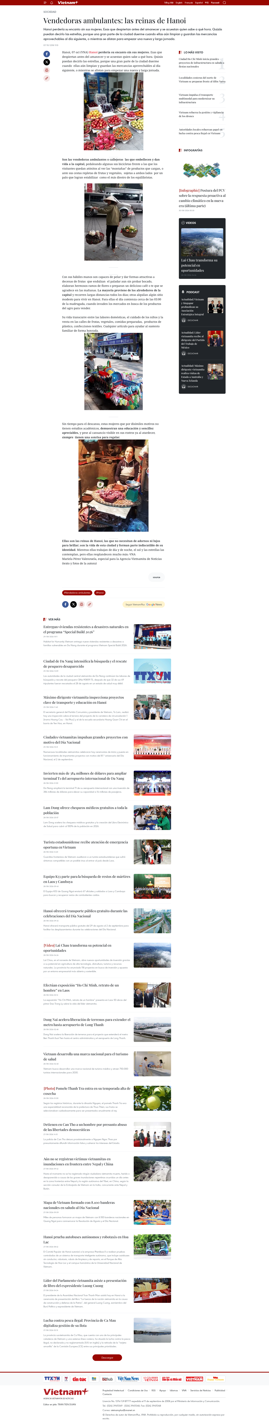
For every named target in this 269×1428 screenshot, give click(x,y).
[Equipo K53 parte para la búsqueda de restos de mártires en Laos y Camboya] (152, 886)
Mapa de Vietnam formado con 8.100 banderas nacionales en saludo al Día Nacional (79, 1205)
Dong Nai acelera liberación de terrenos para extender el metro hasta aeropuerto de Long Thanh (86, 1022)
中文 (207, 3)
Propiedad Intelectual (113, 1390)
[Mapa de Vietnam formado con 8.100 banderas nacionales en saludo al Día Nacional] (152, 1212)
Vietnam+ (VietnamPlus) (68, 2)
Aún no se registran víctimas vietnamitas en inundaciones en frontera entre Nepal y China (78, 1161)
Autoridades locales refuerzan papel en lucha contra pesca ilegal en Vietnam (200, 131)
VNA (184, 1390)
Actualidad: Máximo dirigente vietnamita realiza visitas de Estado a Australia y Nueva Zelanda (192, 373)
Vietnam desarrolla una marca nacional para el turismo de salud (85, 1056)
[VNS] (128, 1379)
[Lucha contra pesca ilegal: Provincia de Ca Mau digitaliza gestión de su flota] (152, 1330)
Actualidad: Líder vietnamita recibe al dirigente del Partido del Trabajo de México (193, 340)
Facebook (46, 54)
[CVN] (151, 1379)
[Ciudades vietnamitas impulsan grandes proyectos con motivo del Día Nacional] (152, 747)
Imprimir (46, 70)
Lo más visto (193, 52)
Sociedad (49, 12)
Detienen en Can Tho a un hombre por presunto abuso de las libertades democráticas (85, 1127)
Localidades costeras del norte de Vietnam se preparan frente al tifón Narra (202, 79)
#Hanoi (100, 592)
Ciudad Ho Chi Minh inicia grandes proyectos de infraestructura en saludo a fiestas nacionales (201, 62)
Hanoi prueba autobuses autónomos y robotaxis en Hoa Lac (85, 1239)
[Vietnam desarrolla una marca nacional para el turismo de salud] (152, 1063)
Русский (215, 3)
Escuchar (193, 320)
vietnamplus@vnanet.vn (123, 1410)
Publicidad (220, 1390)
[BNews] (94, 1379)
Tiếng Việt (168, 2)
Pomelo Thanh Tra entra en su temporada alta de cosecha (86, 1091)
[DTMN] (171, 1379)
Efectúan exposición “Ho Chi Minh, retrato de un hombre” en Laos (81, 988)
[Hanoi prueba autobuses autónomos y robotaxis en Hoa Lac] (152, 1246)
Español (199, 2)
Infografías (193, 150)
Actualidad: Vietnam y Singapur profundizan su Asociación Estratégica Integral (192, 307)
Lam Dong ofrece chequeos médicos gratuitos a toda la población (85, 810)
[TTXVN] (52, 1379)
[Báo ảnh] (194, 1379)
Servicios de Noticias (200, 1390)
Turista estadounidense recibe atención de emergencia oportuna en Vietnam (85, 844)
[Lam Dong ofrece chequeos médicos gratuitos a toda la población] (152, 817)
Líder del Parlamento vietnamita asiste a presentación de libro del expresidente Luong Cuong (84, 1283)
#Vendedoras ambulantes (77, 592)
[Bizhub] (107, 1379)
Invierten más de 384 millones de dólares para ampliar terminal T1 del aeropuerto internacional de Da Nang (85, 776)
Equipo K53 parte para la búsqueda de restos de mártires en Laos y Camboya (86, 879)
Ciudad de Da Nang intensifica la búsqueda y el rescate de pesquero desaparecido (85, 664)
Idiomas (174, 1390)
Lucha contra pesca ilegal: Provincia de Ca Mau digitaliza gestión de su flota (79, 1323)
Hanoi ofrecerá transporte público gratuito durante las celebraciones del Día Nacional (85, 913)
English (179, 2)
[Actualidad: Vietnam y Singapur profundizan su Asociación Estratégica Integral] (215, 305)
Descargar (107, 1357)
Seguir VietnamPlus (135, 604)
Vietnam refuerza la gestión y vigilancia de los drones (201, 114)
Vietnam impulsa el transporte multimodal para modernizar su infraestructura (197, 98)
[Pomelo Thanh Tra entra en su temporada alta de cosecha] (152, 1098)
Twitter (46, 62)
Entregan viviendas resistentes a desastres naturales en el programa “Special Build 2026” (85, 629)
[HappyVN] (216, 1379)
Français (189, 2)
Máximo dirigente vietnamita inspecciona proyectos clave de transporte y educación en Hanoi (83, 700)
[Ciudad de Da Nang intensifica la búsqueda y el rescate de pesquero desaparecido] (152, 671)
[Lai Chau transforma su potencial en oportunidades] (152, 955)
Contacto (107, 1394)
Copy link (46, 78)
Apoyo (162, 1390)
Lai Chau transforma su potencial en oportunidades (77, 948)
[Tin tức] (79, 1379)
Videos (191, 223)
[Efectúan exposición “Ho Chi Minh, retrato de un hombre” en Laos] (152, 995)
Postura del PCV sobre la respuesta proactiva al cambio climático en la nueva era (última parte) (202, 198)
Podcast (192, 292)
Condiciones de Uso (138, 1390)
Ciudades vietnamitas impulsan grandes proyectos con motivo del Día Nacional (85, 740)
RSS (154, 1390)
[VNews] (66, 1379)
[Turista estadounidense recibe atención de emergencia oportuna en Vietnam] (152, 851)
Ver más (54, 619)
